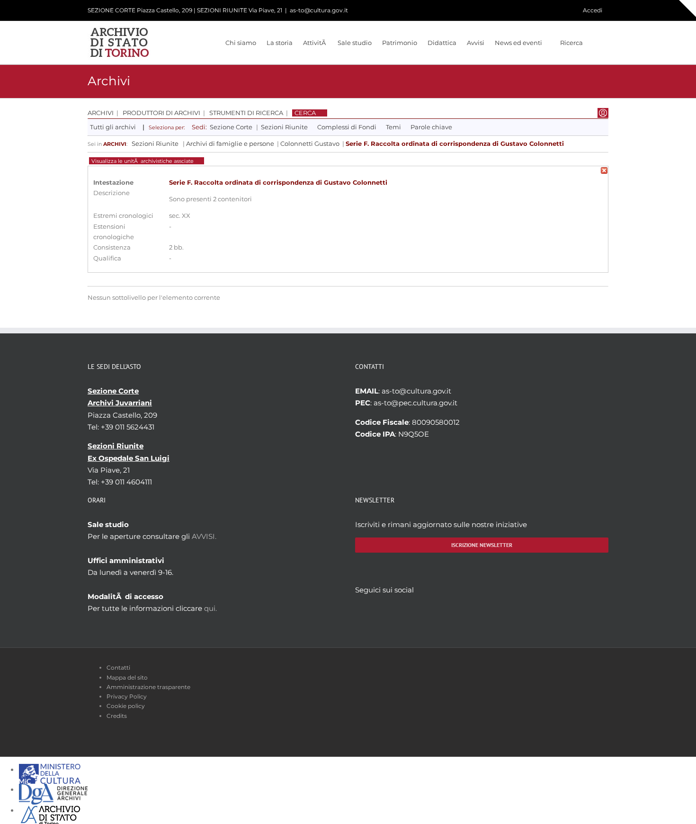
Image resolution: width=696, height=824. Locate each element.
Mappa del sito (127, 677)
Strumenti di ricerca (246, 112)
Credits (117, 715)
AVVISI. (204, 536)
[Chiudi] (604, 172)
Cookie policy (126, 705)
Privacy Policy (127, 696)
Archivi (101, 112)
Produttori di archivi (161, 112)
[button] (595, 42)
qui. (210, 608)
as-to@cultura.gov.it (319, 10)
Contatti (118, 667)
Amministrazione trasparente (148, 686)
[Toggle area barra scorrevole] (687, 8)
